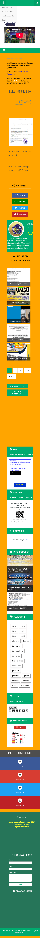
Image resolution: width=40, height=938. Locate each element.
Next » (11, 377)
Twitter (21, 208)
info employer (17, 651)
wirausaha (25, 686)
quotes (26, 676)
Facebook (21, 195)
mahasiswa (16, 666)
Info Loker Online (7, 12)
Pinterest (21, 214)
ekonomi (15, 641)
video (14, 686)
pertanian (15, 676)
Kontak (4, 20)
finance (26, 641)
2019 (23, 626)
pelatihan (15, 671)
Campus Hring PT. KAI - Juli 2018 (18, 589)
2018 (14, 626)
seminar (15, 681)
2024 (23, 636)
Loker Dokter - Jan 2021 (17, 608)
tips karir (26, 681)
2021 (28, 103)
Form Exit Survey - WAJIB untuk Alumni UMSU (17, 570)
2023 (14, 636)
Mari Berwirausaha (8, 16)
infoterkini (19, 105)
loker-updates (17, 661)
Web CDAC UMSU (7, 7)
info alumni (16, 646)
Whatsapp (21, 201)
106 (27, 370)
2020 (14, 631)
